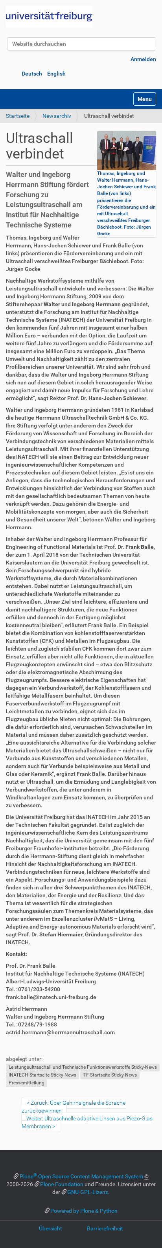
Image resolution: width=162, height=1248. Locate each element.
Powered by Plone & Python (84, 1211)
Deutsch (32, 73)
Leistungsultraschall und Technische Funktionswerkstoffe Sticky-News (83, 1067)
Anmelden (143, 59)
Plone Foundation (61, 1184)
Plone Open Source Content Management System (81, 1176)
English (56, 73)
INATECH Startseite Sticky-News (42, 1075)
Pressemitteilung (26, 1083)
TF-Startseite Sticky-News (110, 1075)
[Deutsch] (49, 16)
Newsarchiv (56, 116)
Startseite (17, 116)
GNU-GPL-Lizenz (87, 1192)
